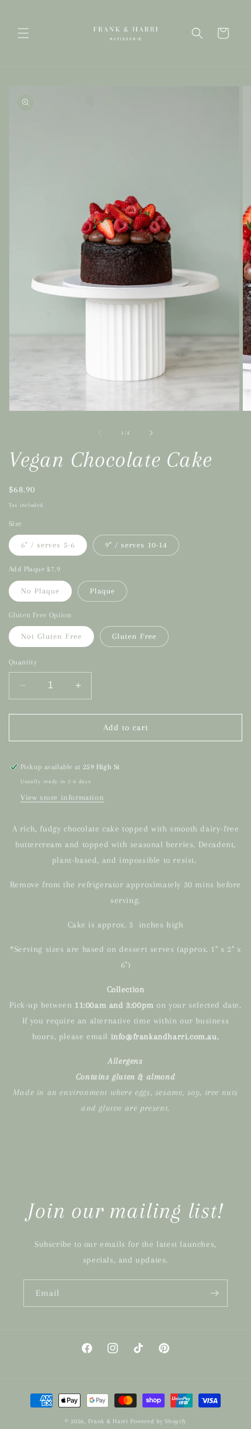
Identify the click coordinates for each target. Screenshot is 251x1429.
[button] (23, 33)
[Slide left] (100, 433)
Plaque (102, 590)
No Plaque (40, 590)
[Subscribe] (214, 1293)
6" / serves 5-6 (48, 545)
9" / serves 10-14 (136, 545)
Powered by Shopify (158, 1421)
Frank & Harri (108, 1421)
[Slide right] (151, 433)
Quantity (23, 662)
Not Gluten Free (51, 636)
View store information (62, 797)
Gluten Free (134, 636)
